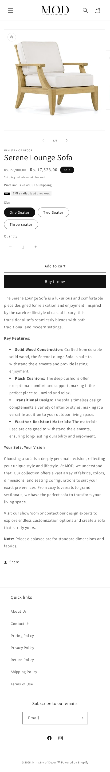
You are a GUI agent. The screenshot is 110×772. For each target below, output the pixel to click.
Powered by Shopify (75, 762)
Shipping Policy (24, 671)
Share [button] (14, 561)
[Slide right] (67, 140)
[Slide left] (43, 140)
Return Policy (22, 659)
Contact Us (20, 623)
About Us (19, 611)
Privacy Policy (22, 647)
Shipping (9, 177)
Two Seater (53, 212)
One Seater (20, 212)
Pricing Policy (22, 635)
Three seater (21, 224)
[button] (11, 10)
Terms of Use (22, 684)
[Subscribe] (82, 718)
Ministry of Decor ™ (46, 762)
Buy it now (55, 281)
